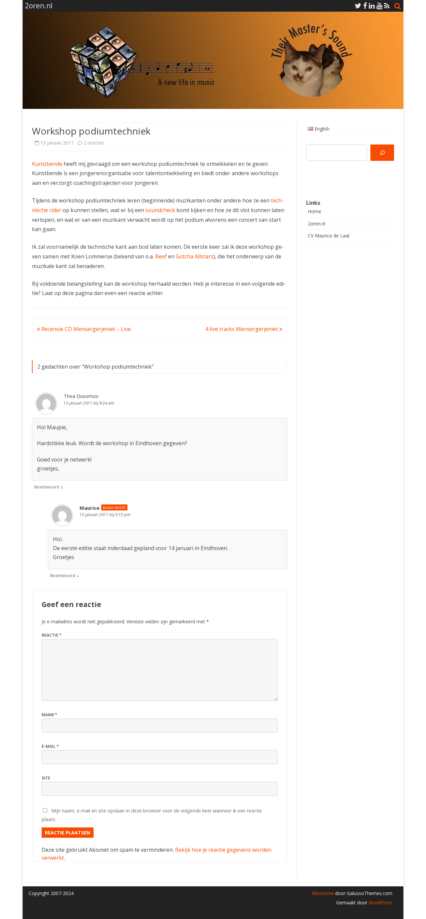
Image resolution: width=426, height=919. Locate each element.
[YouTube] (379, 5)
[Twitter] (358, 5)
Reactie (52, 635)
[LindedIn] (372, 5)
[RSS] (387, 5)
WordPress (379, 902)
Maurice (90, 507)
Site (46, 778)
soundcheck (160, 210)
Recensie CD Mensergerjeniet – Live (85, 329)
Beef (161, 256)
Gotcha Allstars (194, 256)
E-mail (50, 746)
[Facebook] (365, 5)
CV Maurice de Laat (329, 235)
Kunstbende (47, 163)
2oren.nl (316, 223)
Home (314, 211)
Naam (49, 715)
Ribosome (323, 893)
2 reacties (94, 143)
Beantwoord (46, 487)
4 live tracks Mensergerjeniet (242, 329)
